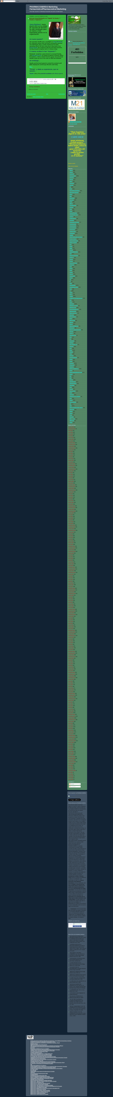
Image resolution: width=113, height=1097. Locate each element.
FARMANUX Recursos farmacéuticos (38, 1058)
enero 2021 (70, 504)
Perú (71, 348)
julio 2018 (70, 554)
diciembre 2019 (71, 525)
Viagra (71, 413)
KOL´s (71, 294)
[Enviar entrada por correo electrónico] (55, 79)
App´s (71, 181)
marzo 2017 (70, 582)
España (71, 250)
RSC (71, 378)
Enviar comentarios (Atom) (38, 96)
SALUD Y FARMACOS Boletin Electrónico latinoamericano (42, 1077)
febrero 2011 (71, 710)
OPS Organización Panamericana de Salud (39, 1073)
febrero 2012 (71, 689)
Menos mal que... (73, 313)
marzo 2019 (70, 540)
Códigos (71, 216)
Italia (71, 288)
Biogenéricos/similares (75, 190)
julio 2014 (70, 639)
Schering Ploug (73, 383)
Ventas (71, 411)
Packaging (72, 340)
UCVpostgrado (73, 402)
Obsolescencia (73, 335)
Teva (71, 398)
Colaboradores (73, 218)
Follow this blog (77, 926)
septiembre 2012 (71, 677)
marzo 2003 (70, 775)
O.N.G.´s (71, 333)
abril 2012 (70, 686)
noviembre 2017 (71, 568)
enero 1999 (70, 779)
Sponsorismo (73, 391)
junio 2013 (70, 661)
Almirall (71, 179)
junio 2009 (70, 745)
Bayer (71, 188)
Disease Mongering (74, 240)
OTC (71, 337)
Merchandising (73, 316)
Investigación (73, 285)
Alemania (72, 177)
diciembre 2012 (71, 672)
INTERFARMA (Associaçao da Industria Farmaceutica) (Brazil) (43, 1067)
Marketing (72, 303)
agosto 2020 (71, 512)
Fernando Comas (71, 794)
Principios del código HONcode (79, 42)
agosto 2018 (71, 553)
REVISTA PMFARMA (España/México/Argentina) (40, 1076)
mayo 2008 (70, 768)
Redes (71, 370)
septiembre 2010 (71, 719)
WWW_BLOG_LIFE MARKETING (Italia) (38, 1087)
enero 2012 (70, 691)
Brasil (71, 201)
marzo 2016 (70, 604)
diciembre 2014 (71, 630)
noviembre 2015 (71, 611)
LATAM (35, 83)
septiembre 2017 (71, 572)
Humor (71, 277)
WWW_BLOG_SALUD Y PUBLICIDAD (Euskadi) (40, 1091)
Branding (72, 199)
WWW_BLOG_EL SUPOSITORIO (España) (39, 1084)
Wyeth (71, 422)
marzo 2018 (70, 561)
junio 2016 (70, 598)
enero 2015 (70, 628)
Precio (71, 361)
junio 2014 (70, 640)
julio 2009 (70, 744)
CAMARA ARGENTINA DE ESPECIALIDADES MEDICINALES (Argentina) (45, 1049)
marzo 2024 (70, 437)
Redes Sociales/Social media (76, 372)
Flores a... (72, 257)
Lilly (70, 300)
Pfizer (71, 350)
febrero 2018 (71, 563)
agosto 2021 (71, 491)
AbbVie (71, 172)
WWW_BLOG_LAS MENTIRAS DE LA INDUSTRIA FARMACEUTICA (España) (46, 1086)
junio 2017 (70, 577)
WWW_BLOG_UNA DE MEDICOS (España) (39, 1094)
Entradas (72, 784)
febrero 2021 (71, 502)
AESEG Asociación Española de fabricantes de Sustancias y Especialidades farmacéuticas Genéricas (50, 1040)
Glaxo (71, 270)
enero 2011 (70, 712)
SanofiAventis (73, 381)
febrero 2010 (71, 731)
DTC (71, 244)
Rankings (72, 366)
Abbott (71, 170)
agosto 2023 (71, 449)
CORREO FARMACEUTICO (36, 1052)
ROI (70, 376)
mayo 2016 (70, 600)
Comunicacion (73, 224)
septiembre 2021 (71, 490)
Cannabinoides (73, 205)
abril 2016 (70, 602)
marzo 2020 (70, 521)
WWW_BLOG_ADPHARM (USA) (37, 1082)
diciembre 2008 (71, 756)
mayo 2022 (70, 476)
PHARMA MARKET (34, 1074)
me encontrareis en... (74, 309)
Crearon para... (73, 231)
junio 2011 (70, 703)
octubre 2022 (71, 467)
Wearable (72, 416)
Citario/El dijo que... (74, 214)
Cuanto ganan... (73, 238)
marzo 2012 (70, 688)
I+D (70, 279)
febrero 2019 (71, 542)
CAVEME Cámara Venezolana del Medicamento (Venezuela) (42, 1050)
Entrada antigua (62, 93)
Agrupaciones (73, 175)
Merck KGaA (72, 320)
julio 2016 (70, 597)
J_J (70, 290)
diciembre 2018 (71, 546)
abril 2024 (70, 435)
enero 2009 (70, 754)
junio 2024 (70, 432)
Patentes (71, 346)
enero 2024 (70, 440)
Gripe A (71, 274)
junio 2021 (70, 495)
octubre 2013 (71, 654)
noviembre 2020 (71, 507)
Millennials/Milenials (74, 326)
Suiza (45, 83)
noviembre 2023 (71, 444)
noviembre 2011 (71, 695)
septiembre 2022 (71, 469)
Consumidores (73, 227)
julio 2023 (70, 451)
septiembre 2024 (71, 428)
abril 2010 (70, 728)
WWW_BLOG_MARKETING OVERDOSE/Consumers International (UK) (44, 1088)
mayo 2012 (70, 684)
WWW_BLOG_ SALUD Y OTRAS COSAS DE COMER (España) (43, 1081)
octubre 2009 (71, 738)
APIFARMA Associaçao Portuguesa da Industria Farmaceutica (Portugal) (45, 1046)
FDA (71, 253)
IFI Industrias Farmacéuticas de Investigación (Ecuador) (41, 1063)
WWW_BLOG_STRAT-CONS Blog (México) (39, 1092)
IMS (31, 1064)
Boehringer (72, 198)
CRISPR (71, 235)
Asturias (71, 185)
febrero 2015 (71, 626)
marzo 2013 (70, 667)
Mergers (71, 322)
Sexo (71, 387)
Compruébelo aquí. (76, 44)
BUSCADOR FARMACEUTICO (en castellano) (39, 1048)
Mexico (38, 83)
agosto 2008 (71, 763)
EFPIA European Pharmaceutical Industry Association (41, 1055)
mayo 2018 (70, 558)
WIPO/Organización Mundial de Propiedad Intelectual (41, 1080)
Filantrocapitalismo (74, 255)
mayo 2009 (70, 747)
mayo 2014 (70, 642)
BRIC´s (71, 203)
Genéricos (72, 264)
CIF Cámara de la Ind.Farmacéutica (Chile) (39, 1051)
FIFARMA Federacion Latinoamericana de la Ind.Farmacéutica (42, 1061)
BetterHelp (32, 1047)
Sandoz (71, 379)
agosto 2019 (71, 532)
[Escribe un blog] (32, 81)
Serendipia (72, 385)
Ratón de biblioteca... (74, 368)
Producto (72, 363)
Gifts (71, 266)
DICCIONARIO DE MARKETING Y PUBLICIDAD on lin (41, 1053)
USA (71, 405)
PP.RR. (71, 359)
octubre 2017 (71, 570)
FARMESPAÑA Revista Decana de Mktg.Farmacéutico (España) (43, 1059)
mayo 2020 (70, 518)
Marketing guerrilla (74, 305)
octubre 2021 (71, 488)
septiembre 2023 (71, 447)
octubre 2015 (71, 612)
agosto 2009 (71, 742)
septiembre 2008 (71, 761)
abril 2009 (70, 749)
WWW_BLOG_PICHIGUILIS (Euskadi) (38, 1089)
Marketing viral (73, 307)
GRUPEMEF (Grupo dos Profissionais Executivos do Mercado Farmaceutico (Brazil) (47, 1062)
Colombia (72, 220)
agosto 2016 (71, 595)
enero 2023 (70, 462)
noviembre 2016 (71, 589)
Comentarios (73, 786)
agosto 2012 (71, 679)
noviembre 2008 (71, 758)
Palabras (71, 342)
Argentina (72, 183)
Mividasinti (72, 327)
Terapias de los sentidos (75, 396)
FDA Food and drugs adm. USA (36, 1060)
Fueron (71, 261)
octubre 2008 (71, 759)
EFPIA (71, 246)
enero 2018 (70, 565)
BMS (71, 196)
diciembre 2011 (71, 693)
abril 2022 (70, 477)
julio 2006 (70, 772)
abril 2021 (70, 498)
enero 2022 (70, 483)
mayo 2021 (70, 497)
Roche (71, 374)
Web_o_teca (72, 418)
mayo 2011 (70, 705)
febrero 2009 (71, 752)
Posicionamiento (73, 357)
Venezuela (72, 409)
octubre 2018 (71, 549)
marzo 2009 (70, 751)
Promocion (72, 365)
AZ (70, 186)
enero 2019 (70, 544)
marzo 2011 (70, 709)
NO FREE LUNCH (34, 1069)
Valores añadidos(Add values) (76, 407)
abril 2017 (70, 581)
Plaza (71, 353)
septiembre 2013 (71, 656)
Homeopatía (72, 276)
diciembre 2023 (71, 442)
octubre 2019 (71, 528)
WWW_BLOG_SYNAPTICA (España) (37, 1093)
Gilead (71, 268)
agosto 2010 (71, 721)
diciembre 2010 (71, 714)
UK (70, 403)
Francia (71, 259)
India (71, 283)
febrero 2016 (71, 605)
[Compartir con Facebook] (35, 81)
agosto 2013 (71, 658)
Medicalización (73, 311)
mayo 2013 (70, 663)
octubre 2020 (71, 509)
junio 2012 (70, 682)
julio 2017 (70, 575)
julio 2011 (70, 702)
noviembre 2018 (71, 547)
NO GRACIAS (33, 1070)
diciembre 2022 (71, 463)
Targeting (72, 394)
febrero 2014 (71, 647)
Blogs (71, 194)
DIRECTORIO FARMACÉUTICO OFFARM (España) (41, 1054)
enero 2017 (70, 586)
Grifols (71, 272)
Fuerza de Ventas (73, 263)
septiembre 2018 (71, 551)
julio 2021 (70, 493)
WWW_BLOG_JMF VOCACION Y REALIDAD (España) (41, 1085)
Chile (71, 209)
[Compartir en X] (33, 81)
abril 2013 (70, 665)
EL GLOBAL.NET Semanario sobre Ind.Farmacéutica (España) (43, 1056)
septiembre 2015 (71, 614)
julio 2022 (70, 472)
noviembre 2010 (71, 716)
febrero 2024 (71, 439)
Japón (71, 292)
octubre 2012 (71, 675)
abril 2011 (70, 707)
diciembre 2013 (71, 651)
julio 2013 (70, 660)
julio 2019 (70, 533)
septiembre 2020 (71, 511)
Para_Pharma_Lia (73, 344)
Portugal (71, 355)
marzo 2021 (70, 500)
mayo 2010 (70, 726)
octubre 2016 (71, 591)
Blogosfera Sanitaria (74, 192)
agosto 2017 (71, 574)
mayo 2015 (70, 621)
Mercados (72, 314)
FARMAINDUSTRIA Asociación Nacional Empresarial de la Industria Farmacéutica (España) (48, 1057)
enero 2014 (70, 649)
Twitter (71, 400)
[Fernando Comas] (69, 796)
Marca (71, 301)
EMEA (71, 248)
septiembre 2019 (71, 530)
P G (70, 339)
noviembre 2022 (71, 465)
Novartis (42, 83)
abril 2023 (70, 456)
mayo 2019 (70, 537)
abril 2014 (70, 644)
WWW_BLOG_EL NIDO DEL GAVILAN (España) (40, 1083)
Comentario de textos (74, 222)
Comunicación (73, 225)
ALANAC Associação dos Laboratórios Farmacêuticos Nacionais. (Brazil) (45, 1042)
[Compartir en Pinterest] (36, 81)
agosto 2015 (71, 616)
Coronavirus (72, 229)
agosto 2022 (71, 470)
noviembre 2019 (71, 526)
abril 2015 (70, 623)
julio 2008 (70, 765)
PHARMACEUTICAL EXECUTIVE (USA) (38, 1075)
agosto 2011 (71, 700)
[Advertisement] (75, 1024)
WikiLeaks (72, 420)
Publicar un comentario (33, 89)
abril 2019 (70, 539)
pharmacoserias (75, 122)
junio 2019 (70, 535)
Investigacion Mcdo (74, 287)
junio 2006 (70, 774)
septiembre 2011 (71, 698)
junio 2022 (70, 474)
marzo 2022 (70, 479)
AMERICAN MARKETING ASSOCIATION (38, 1044)
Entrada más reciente (31, 93)
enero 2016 (70, 607)
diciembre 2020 (71, 505)
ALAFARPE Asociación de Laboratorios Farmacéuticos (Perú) (42, 1041)
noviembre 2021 (71, 486)
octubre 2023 (71, 446)
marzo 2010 (70, 730)
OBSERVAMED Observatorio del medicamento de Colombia (42, 1071)
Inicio (47, 93)
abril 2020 (70, 519)
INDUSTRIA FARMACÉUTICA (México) (38, 1065)
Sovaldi (71, 389)
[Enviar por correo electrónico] (30, 81)
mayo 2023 (70, 454)
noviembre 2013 (71, 653)
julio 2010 (70, 723)
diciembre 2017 (71, 567)
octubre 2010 (71, 717)
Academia (72, 173)
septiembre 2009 (71, 740)
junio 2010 (70, 724)
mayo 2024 (70, 433)
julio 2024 (70, 430)
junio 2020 (70, 516)
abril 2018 (70, 560)
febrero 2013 (71, 668)
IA (70, 281)
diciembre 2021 (71, 484)
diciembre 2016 (71, 588)
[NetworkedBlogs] (77, 923)
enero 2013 (70, 670)
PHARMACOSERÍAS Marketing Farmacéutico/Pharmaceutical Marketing (48, 8)
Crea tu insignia (71, 797)
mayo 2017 (70, 579)
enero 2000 (70, 777)
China (71, 211)
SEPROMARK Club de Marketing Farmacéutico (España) (41, 1078)
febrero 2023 (71, 460)
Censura (71, 207)
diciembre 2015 (71, 609)
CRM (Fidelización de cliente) (76, 237)
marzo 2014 (70, 646)
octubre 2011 (71, 696)
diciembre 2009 (71, 735)
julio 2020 (70, 514)
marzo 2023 (70, 458)
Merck (71, 318)
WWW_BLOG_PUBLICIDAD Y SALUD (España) (40, 1090)
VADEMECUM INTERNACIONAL (37, 1079)
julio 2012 (70, 681)
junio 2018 (70, 556)
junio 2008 (70, 766)
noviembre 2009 (71, 737)
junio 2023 (70, 453)
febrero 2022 (71, 481)
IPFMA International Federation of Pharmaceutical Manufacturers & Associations (46, 1068)
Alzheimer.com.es (34, 1043)
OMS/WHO (32, 1072)
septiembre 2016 (71, 593)
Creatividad (72, 233)
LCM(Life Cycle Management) (76, 298)
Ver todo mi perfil (73, 123)
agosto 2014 (71, 637)
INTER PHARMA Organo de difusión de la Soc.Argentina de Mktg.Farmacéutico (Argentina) (48, 1066)
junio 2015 (70, 619)
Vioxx (71, 415)
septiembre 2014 (71, 635)
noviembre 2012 (71, 674)
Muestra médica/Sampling (75, 329)
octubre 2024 (71, 426)
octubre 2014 (71, 633)
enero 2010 (70, 733)
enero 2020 (70, 523)
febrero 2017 (71, 584)
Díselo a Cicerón (73, 242)
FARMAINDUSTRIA (74, 251)
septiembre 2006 (71, 770)
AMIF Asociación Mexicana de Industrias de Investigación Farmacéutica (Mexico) (46, 1045)
